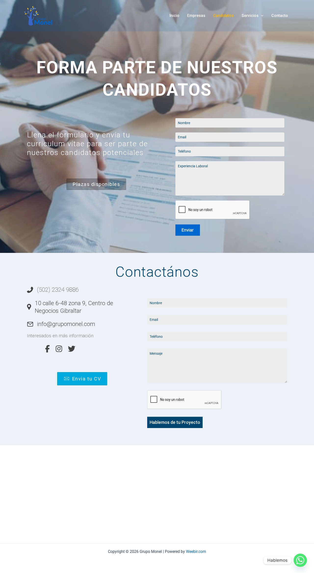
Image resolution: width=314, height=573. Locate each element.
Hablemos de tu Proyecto (175, 422)
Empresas (196, 15)
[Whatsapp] (300, 560)
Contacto (279, 15)
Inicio (174, 15)
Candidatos (223, 15)
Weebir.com (196, 551)
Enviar (188, 230)
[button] (261, 16)
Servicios (250, 15)
